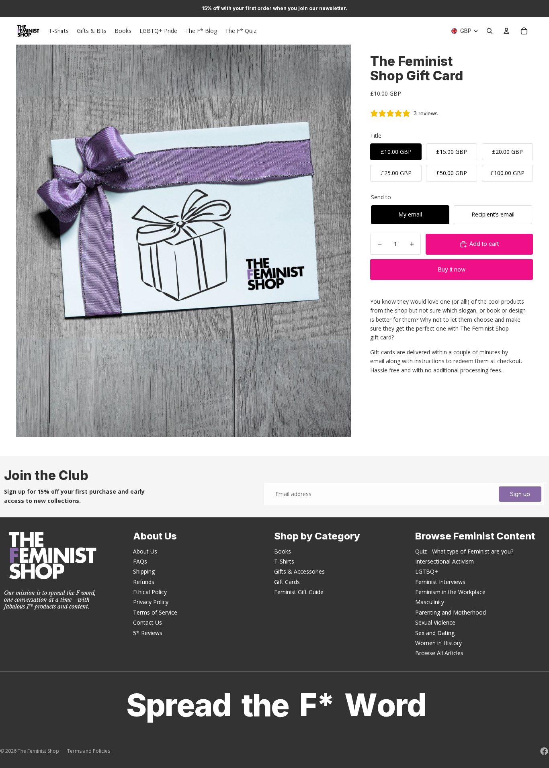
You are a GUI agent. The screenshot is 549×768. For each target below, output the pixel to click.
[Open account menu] (506, 31)
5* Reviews (147, 633)
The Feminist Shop (38, 751)
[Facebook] (544, 751)
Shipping (144, 571)
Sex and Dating (435, 633)
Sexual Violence (435, 622)
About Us (145, 551)
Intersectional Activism (444, 561)
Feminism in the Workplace (450, 592)
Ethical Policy (150, 592)
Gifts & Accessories (299, 571)
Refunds (143, 582)
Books (282, 551)
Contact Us (147, 622)
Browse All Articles (439, 653)
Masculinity (429, 602)
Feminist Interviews (440, 582)
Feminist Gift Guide (299, 592)
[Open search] (489, 31)
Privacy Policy (150, 602)
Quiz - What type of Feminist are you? (464, 551)
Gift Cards (287, 582)
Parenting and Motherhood (450, 612)
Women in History (438, 643)
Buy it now (451, 269)
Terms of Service (155, 612)
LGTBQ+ (426, 571)
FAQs (140, 561)
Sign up (520, 493)
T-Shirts (284, 561)
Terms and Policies (88, 751)
